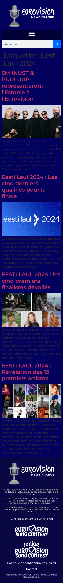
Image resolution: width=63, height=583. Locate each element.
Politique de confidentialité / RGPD (31, 563)
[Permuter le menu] (31, 33)
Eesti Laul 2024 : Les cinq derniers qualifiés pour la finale (29, 186)
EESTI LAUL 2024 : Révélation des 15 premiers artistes (26, 372)
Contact (31, 569)
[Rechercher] (57, 44)
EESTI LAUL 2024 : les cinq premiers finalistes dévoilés (31, 280)
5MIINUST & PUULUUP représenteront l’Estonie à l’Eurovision (23, 86)
